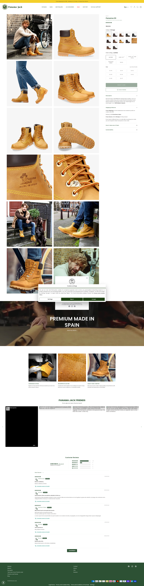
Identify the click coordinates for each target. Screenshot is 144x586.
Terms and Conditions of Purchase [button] (80, 584)
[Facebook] (69, 306)
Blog (9, 576)
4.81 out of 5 (61, 464)
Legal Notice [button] (52, 584)
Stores (75, 568)
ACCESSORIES (70, 7)
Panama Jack (14, 580)
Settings (50, 299)
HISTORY (85, 7)
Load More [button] (72, 550)
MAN (51, 7)
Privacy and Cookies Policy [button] (63, 584)
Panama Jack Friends (13, 574)
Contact (75, 566)
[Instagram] (72, 306)
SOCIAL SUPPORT (96, 7)
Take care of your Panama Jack (15, 572)
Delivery (9, 566)
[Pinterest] (74, 306)
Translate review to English (43, 486)
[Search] (137, 7)
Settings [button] (92, 584)
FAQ (74, 570)
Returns (9, 568)
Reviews (76, 572)
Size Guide (134, 67)
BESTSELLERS (59, 7)
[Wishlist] (131, 7)
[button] (109, 22)
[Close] (87, 278)
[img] (38, 476)
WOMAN (44, 7)
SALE (78, 7)
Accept (94, 299)
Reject (72, 299)
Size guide (10, 570)
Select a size (122, 85)
